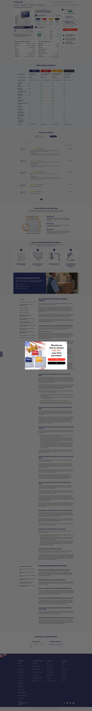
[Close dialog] (66, 342)
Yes (56, 359)
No (56, 363)
